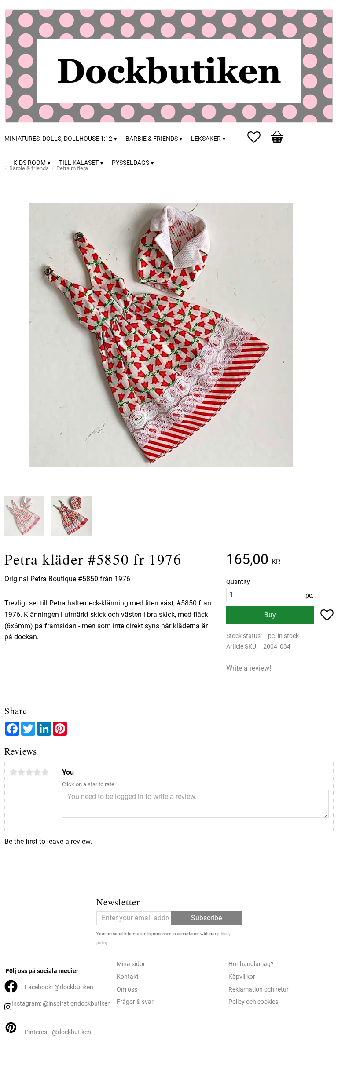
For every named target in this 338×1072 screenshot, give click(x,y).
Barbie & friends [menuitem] (151, 138)
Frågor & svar (135, 1002)
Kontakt (128, 977)
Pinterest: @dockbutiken (58, 1032)
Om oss (127, 989)
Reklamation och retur (258, 989)
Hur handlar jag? (251, 964)
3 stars (29, 772)
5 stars (45, 772)
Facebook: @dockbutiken (59, 987)
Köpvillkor (241, 977)
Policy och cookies (253, 1002)
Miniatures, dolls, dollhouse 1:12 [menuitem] (58, 138)
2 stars (21, 772)
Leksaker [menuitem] (206, 138)
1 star (13, 772)
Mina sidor (131, 964)
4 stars (37, 772)
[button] (258, 137)
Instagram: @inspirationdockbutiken (61, 1003)
